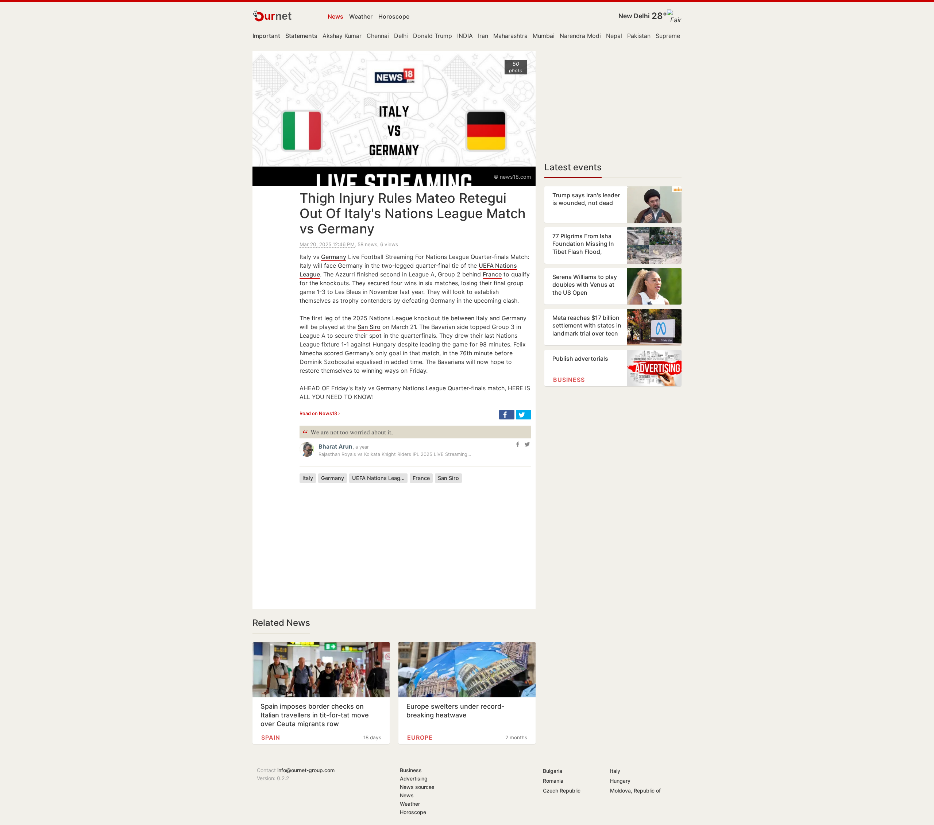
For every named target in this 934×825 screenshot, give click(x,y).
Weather (361, 16)
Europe (420, 737)
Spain (270, 737)
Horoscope (393, 16)
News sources (417, 787)
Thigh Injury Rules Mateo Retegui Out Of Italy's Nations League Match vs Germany (413, 213)
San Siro (369, 326)
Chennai (378, 35)
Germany (333, 256)
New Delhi (634, 16)
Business (569, 379)
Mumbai (544, 35)
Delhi (401, 35)
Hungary (620, 781)
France (492, 274)
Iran (483, 35)
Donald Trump (432, 35)
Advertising (414, 778)
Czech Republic (561, 790)
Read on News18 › (320, 413)
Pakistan (639, 35)
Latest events (573, 167)
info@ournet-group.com (306, 770)
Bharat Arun (335, 446)
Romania (553, 781)
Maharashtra (510, 35)
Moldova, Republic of (635, 790)
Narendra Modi (580, 35)
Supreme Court (677, 35)
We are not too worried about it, (347, 432)
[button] (506, 414)
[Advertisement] (415, 540)
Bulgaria (552, 771)
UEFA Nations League (379, 478)
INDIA (465, 35)
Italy (307, 478)
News (335, 16)
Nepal (614, 35)
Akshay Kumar (342, 35)
